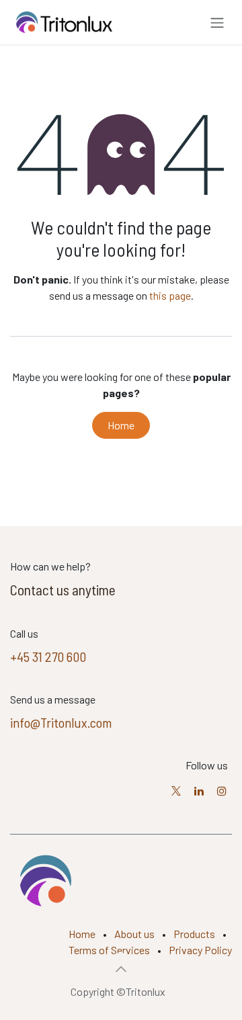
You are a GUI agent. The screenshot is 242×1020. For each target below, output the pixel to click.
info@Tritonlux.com (61, 722)
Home (121, 425)
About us (134, 933)
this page (170, 295)
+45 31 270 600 (48, 656)
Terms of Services (109, 949)
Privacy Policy (200, 949)
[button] (121, 969)
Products (194, 933)
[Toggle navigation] (217, 22)
